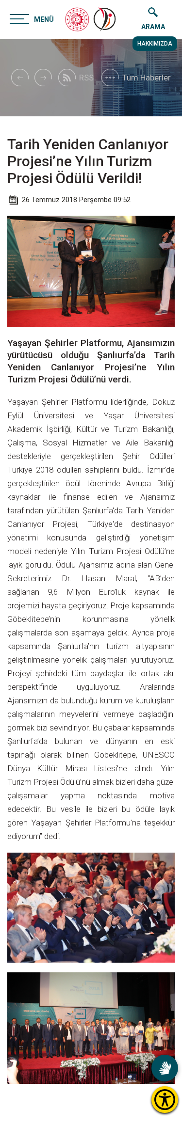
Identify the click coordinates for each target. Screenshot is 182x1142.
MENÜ (44, 19)
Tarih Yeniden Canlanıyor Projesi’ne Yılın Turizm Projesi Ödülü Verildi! (87, 161)
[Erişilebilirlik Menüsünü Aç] (164, 1099)
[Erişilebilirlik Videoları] (164, 1068)
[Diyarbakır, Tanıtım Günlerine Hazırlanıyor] (43, 77)
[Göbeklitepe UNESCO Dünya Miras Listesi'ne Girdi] (19, 77)
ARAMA (153, 27)
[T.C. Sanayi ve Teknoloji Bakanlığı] (77, 19)
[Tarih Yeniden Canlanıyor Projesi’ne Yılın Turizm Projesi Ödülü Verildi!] (105, 19)
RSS (86, 77)
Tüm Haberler (146, 77)
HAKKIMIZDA (154, 43)
